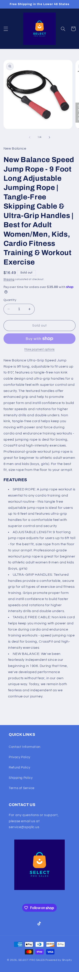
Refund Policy (19, 767)
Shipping (9, 279)
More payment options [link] (39, 349)
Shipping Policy (20, 777)
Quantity (10, 300)
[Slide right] (49, 137)
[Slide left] (29, 137)
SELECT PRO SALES (31, 960)
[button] (6, 29)
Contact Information (24, 747)
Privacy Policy (19, 757)
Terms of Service (21, 788)
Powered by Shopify (58, 960)
